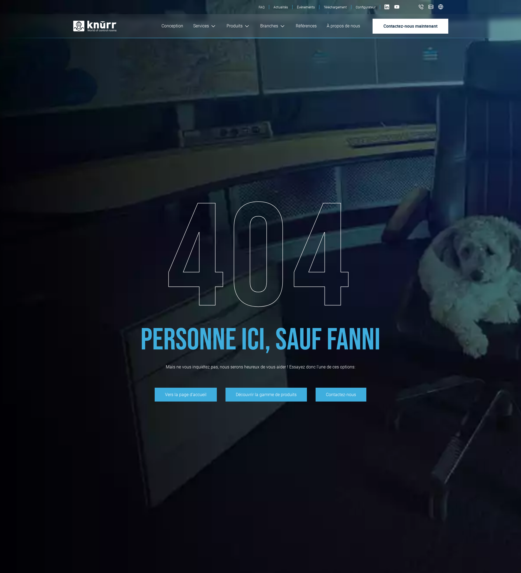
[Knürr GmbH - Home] (106, 26)
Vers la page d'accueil (186, 394)
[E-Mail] (431, 7)
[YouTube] (396, 9)
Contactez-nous (341, 394)
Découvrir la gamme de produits (266, 394)
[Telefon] (421, 7)
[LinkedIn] (387, 9)
